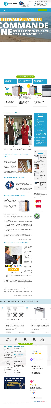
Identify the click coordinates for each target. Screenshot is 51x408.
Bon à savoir (8, 332)
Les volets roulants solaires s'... (39, 161)
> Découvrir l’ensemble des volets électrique (23, 295)
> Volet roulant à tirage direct (8, 353)
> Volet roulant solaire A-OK (8, 368)
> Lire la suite (21, 332)
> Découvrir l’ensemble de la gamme (24, 239)
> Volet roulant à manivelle (7, 349)
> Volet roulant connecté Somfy (7, 364)
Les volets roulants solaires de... (39, 177)
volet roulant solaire (20, 231)
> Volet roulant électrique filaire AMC (8, 357)
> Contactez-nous (17, 353)
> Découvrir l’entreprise (27, 192)
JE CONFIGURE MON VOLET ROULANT (25, 76)
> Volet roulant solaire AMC (8, 370)
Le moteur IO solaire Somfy (43, 181)
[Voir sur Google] (31, 381)
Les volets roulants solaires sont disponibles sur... (42, 174)
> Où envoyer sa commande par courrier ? (19, 373)
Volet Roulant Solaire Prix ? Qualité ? (13, 319)
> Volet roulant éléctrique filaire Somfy (8, 355)
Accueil (5, 10)
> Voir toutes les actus (42, 187)
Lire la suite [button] (33, 390)
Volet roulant (9, 9)
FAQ (39, 1)
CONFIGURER (8, 94)
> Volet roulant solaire (8, 365)
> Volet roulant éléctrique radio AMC (8, 362)
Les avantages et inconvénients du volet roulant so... (43, 158)
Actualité (32, 332)
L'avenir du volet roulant (42, 165)
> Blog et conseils (17, 351)
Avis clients (36, 1)
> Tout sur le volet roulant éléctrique (7, 374)
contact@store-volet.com (18, 369)
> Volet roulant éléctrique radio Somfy (8, 359)
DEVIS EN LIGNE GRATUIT (42, 9)
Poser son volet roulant (18, 9)
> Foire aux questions (18, 348)
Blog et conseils (44, 1)
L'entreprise (31, 1)
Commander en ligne (25, 343)
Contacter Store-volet (28, 9)
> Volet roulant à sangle (8, 350)
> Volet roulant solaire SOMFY (8, 372)
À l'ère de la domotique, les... (43, 184)
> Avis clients (16, 350)
